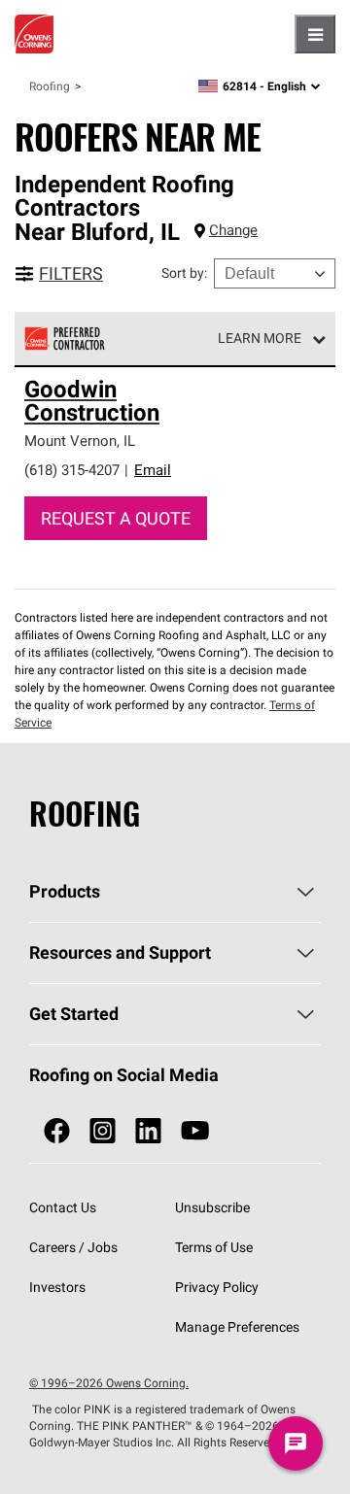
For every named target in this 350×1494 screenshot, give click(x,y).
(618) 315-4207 (72, 469)
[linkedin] (148, 1131)
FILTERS (71, 273)
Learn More (259, 338)
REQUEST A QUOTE (116, 518)
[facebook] (57, 1131)
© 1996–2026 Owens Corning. (109, 1382)
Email (152, 469)
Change (233, 230)
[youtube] (195, 1131)
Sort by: (184, 273)
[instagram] (102, 1131)
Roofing (49, 86)
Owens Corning (34, 34)
